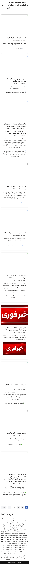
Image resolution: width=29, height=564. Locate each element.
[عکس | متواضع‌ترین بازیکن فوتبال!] (14, 24)
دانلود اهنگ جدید (22, 520)
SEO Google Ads (11, 560)
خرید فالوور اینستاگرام (11, 520)
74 (9, 507)
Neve (19, 562)
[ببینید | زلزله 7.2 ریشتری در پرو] (14, 173)
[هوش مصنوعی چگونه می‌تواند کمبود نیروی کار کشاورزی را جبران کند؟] (14, 315)
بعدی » (3, 507)
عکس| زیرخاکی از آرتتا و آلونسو (16, 433)
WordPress (11, 562)
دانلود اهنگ (4, 525)
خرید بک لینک (20, 523)
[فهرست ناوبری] (2, 5)
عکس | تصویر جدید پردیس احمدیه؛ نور (14, 232)
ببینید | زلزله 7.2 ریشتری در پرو (16, 186)
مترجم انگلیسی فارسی (20, 527)
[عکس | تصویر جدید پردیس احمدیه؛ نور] (14, 220)
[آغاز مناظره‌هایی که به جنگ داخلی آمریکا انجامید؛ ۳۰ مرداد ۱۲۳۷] (14, 263)
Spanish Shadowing (12, 533)
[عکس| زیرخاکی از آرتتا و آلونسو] (14, 420)
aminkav (23, 40)
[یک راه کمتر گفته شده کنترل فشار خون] (14, 372)
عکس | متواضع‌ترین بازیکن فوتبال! (16, 37)
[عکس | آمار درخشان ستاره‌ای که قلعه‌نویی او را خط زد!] (14, 66)
